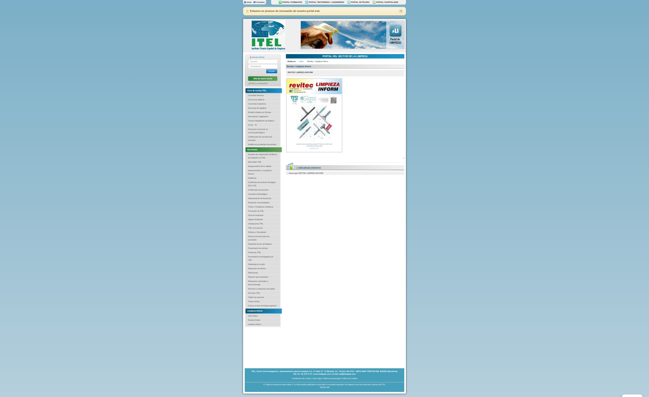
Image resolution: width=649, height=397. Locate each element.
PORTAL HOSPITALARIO (387, 2)
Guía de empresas (255, 215)
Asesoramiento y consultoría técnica (260, 172)
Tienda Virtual (253, 301)
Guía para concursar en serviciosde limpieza (258, 131)
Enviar (272, 71)
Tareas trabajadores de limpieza (261, 120)
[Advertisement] (262, 347)
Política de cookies (349, 378)
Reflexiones (253, 272)
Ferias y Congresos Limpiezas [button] (260, 206)
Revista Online (254, 320)
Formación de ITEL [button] (256, 210)
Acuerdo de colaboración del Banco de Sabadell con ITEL (262, 156)
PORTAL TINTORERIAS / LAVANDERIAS (326, 2)
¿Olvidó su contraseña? (258, 83)
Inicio (249, 2)
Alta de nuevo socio (262, 78)
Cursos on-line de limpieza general (262, 305)
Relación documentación (258, 276)
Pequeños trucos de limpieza (260, 243)
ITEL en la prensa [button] (255, 227)
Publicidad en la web (256, 264)
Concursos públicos (256, 99)
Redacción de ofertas (257, 268)
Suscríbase (253, 315)
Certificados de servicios (258, 189)
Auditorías (252, 178)
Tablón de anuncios (256, 297)
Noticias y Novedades (257, 232)
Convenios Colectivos (257, 103)
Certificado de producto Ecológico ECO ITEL (262, 184)
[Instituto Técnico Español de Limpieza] (268, 35)
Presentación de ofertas (258, 248)
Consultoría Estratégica (257, 194)
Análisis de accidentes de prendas (262, 144)
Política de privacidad (331, 378)
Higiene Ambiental (255, 219)
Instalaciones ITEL (255, 223)
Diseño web (324, 387)
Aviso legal (317, 378)
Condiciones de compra (301, 378)
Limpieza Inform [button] (254, 324)
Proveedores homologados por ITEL (260, 258)
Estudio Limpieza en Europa (259, 112)
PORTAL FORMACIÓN (292, 2)
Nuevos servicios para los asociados (259, 238)
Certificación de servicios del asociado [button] (260, 138)
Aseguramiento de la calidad (259, 166)
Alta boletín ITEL (254, 161)
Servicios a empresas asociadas (261, 288)
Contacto (260, 2)
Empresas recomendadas (258, 202)
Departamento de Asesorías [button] (259, 198)
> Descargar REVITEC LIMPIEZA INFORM (305, 173)
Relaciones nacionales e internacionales (258, 283)
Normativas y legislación (258, 116)
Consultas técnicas (256, 95)
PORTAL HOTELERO (359, 2)
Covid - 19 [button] (252, 124)
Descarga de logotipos (257, 108)
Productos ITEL (254, 252)
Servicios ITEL (254, 292)
